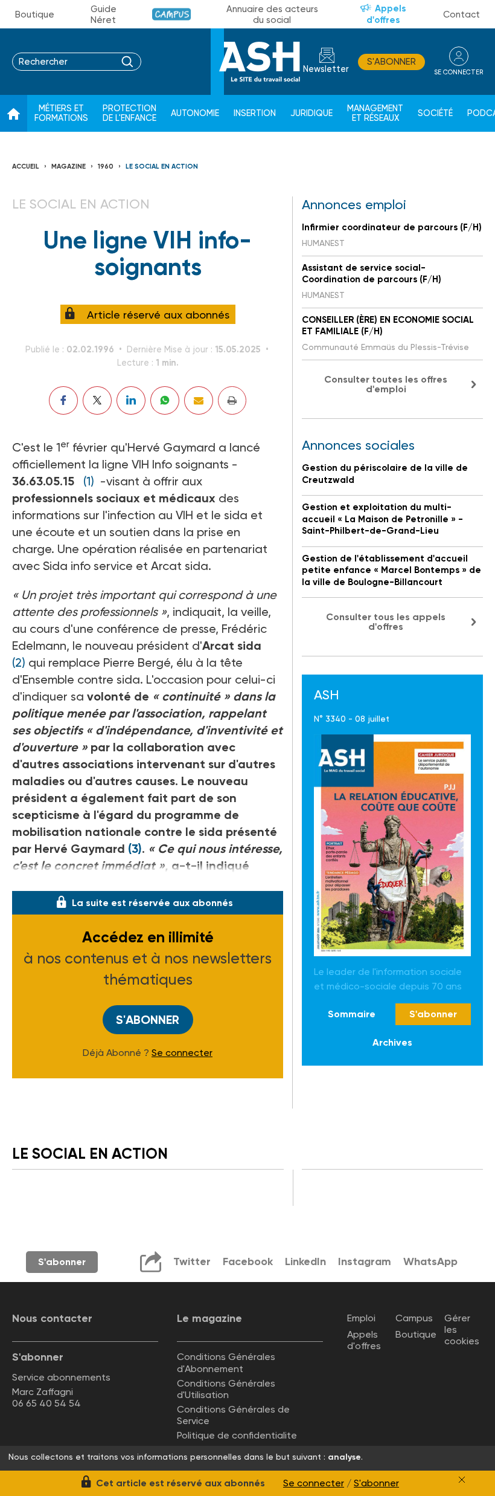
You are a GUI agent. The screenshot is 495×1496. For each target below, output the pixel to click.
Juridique (311, 113)
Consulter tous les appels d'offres (386, 621)
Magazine (68, 166)
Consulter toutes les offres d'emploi (385, 384)
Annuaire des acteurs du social (272, 14)
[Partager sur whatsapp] (164, 400)
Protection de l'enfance (129, 113)
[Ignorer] (462, 1480)
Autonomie (195, 113)
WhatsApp (430, 1261)
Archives (392, 1042)
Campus (172, 14)
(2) (18, 662)
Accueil (25, 166)
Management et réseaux (375, 113)
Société (435, 113)
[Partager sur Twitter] (97, 400)
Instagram (364, 1261)
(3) (135, 848)
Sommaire (351, 1014)
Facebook (248, 1261)
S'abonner (391, 61)
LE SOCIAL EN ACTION (162, 166)
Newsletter (326, 69)
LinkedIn (305, 1261)
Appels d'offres (386, 14)
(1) (88, 481)
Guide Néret (104, 14)
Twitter (192, 1261)
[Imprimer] (232, 400)
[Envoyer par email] (198, 400)
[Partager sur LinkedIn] (131, 400)
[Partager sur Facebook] (63, 400)
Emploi (361, 1318)
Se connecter (182, 1053)
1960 (105, 166)
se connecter (458, 72)
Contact (461, 14)
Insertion (255, 113)
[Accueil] (13, 113)
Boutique (34, 14)
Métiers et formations (61, 113)
